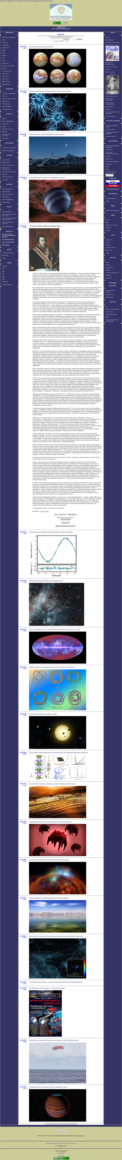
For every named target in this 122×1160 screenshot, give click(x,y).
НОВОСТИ (113, 302)
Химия (107, 169)
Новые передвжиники (7, 121)
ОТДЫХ (113, 215)
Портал (2, 1)
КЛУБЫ (9, 207)
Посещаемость (109, 267)
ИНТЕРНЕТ (112, 285)
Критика (4, 68)
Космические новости (111, 96)
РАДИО (113, 206)
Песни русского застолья (112, 225)
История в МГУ (6, 162)
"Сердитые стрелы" (7, 109)
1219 (71, 1124)
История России (6, 160)
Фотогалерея (5, 123)
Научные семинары (110, 116)
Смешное (108, 230)
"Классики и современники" (9, 93)
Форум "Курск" (6, 196)
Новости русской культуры (9, 37)
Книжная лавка (6, 81)
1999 (3, 279)
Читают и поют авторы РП (112, 210)
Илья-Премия (5, 245)
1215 (59, 1124)
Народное (108, 227)
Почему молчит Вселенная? (113, 42)
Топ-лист (42, 1)
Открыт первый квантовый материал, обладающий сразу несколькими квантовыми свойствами (58, 752)
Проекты (108, 265)
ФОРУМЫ (9, 184)
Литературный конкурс (8, 239)
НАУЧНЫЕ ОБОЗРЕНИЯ (113, 120)
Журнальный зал (6, 84)
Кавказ (3, 53)
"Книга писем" (5, 101)
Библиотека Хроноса (111, 198)
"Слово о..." (5, 96)
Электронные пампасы (7, 252)
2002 (3, 271)
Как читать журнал (110, 247)
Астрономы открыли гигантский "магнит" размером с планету (48, 1087)
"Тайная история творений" (9, 98)
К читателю (5, 42)
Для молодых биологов (113, 189)
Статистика (69, 1143)
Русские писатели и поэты (112, 272)
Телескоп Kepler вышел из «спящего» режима (43, 714)
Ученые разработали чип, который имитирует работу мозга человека (50, 91)
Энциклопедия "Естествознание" (110, 103)
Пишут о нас (109, 250)
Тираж (107, 253)
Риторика (4, 131)
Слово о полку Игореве (8, 165)
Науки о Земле (109, 159)
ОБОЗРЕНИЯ (9, 89)
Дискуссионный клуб (7, 189)
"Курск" (4, 50)
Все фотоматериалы (7, 284)
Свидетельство (59, 35)
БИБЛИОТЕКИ (113, 193)
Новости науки (109, 311)
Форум (4, 258)
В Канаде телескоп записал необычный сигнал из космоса (46, 134)
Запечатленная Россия (7, 177)
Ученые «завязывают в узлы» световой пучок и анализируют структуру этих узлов (54, 629)
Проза (3, 58)
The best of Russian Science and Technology (112, 320)
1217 (65, 1124)
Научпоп (108, 201)
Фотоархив (5, 281)
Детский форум (6, 202)
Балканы (4, 55)
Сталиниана (5, 179)
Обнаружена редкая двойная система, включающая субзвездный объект (51, 532)
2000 (3, 276)
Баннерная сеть (109, 294)
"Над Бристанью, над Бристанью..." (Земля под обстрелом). (47, 988)
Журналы (108, 270)
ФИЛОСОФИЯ (9, 143)
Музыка (4, 126)
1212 (50, 1124)
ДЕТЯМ (9, 249)
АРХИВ (9, 263)
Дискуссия (49, 1)
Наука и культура (110, 72)
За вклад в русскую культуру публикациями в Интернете (9, 235)
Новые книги (5, 73)
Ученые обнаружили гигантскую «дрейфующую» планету (47, 177)
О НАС (113, 235)
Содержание (9, 1)
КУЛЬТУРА (9, 114)
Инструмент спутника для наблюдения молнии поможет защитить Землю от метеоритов (56, 936)
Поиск (107, 262)
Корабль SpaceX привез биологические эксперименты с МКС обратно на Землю (53, 1040)
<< (44, 1124)
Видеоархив (5, 138)
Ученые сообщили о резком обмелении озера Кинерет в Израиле (49, 898)
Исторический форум (7, 199)
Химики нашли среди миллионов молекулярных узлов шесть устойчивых (51, 667)
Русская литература (111, 172)
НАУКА (113, 32)
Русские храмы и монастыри (6, 134)
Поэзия (4, 60)
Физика (107, 166)
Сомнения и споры (7, 71)
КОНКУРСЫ (9, 231)
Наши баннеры (109, 297)
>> (77, 1124)
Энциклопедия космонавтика (109, 99)
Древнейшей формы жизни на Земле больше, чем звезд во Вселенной (50, 821)
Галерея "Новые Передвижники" (61, 1145)
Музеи (107, 219)
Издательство (5, 78)
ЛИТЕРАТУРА (9, 32)
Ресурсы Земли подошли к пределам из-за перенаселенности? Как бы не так (52, 783)
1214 (56, 1124)
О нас (16, 1)
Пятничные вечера (6, 211)
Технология (109, 164)
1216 (62, 1124)
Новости (27, 1)
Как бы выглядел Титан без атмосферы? (41, 46)
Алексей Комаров (62, 1151)
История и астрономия (111, 66)
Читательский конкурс (8, 242)
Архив (61, 1143)
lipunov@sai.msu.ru (79, 1135)
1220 (75, 1124)
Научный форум (6, 191)
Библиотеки (109, 278)
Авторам (108, 242)
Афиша (4, 40)
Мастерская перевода (7, 226)
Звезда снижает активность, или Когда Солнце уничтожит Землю (49, 859)
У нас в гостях (5, 76)
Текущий (4, 266)
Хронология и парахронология (6, 168)
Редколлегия (109, 239)
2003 (3, 268)
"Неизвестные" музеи (7, 129)
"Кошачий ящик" (6, 104)
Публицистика (5, 47)
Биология (108, 156)
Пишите (20, 1)
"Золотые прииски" (7, 106)
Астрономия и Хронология (9, 171)
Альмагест (4, 174)
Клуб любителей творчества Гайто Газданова (9, 218)
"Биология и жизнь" (110, 136)
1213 (53, 1124)
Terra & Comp (44, 511)
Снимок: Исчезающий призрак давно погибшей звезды (46, 580)
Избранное (108, 275)
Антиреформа (109, 149)
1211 (47, 1124)
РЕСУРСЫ (113, 257)
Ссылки (64, 1143)
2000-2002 (112, 74)
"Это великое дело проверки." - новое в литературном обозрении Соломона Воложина (55, 982)
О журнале (108, 245)
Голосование (35, 1)
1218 (68, 1124)
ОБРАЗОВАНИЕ (113, 141)
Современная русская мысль (9, 147)
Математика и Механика (112, 161)
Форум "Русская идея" (7, 194)
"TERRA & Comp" (110, 129)
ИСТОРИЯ (9, 155)
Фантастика (5, 255)
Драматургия (5, 63)
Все (107, 306)
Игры (107, 222)
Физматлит (108, 109)
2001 (3, 274)
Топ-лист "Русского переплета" (110, 291)
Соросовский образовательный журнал (112, 153)
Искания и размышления (8, 65)
